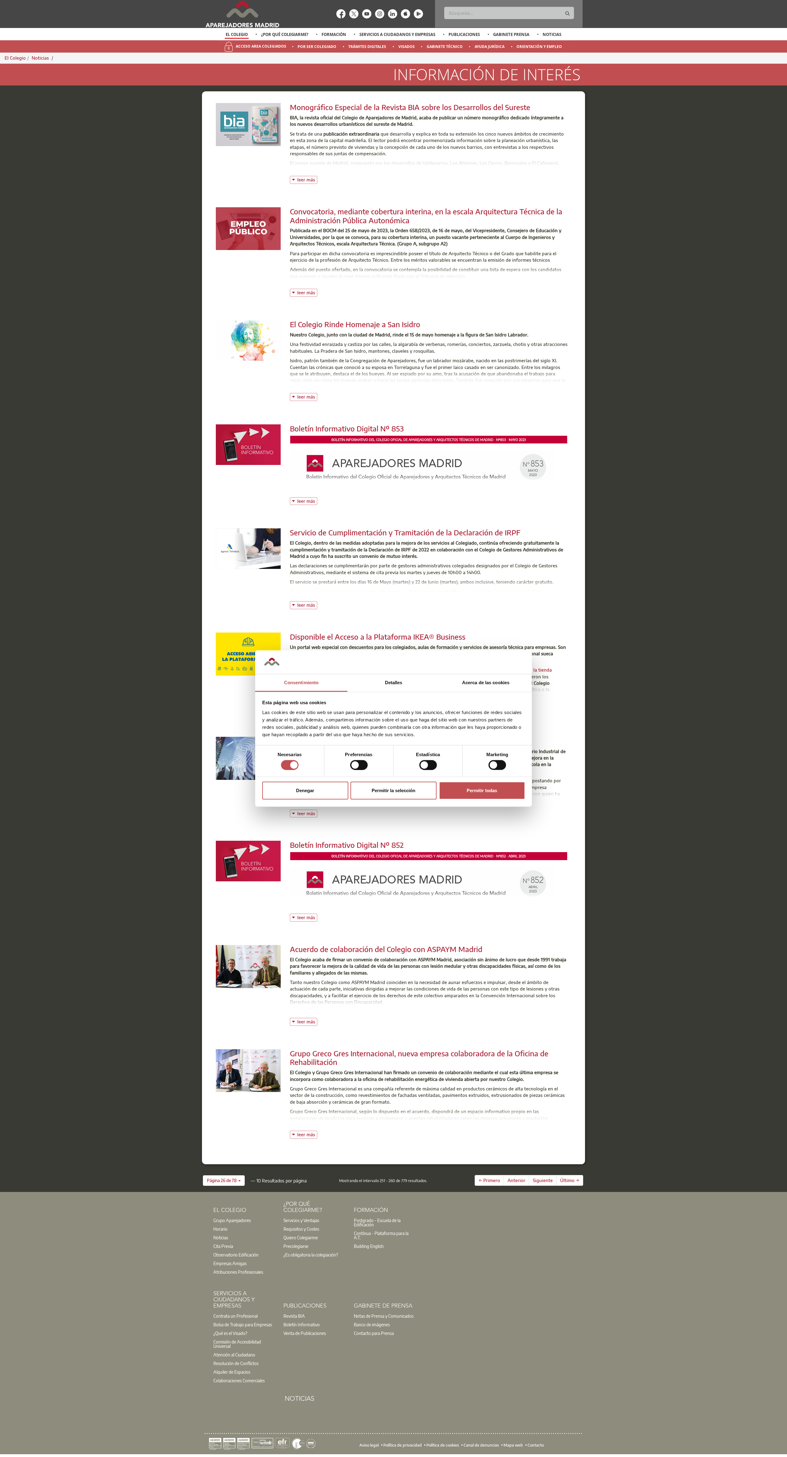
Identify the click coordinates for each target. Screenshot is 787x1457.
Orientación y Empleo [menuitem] (539, 46)
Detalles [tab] (393, 682)
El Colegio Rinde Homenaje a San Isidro (355, 324)
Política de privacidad (402, 1445)
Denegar (305, 790)
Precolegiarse (295, 1246)
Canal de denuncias (481, 1445)
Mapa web (513, 1445)
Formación (334, 34)
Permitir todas (482, 790)
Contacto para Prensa (374, 1333)
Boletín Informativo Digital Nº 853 (347, 428)
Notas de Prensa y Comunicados (383, 1316)
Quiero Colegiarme (300, 1237)
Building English (369, 1246)
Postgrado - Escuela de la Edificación (377, 1222)
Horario (220, 1229)
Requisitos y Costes (301, 1229)
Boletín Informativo (301, 1324)
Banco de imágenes (372, 1324)
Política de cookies (442, 1445)
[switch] (359, 765)
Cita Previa (223, 1246)
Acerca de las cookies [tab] (485, 682)
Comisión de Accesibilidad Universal (237, 1344)
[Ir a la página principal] (242, 14)
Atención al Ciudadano (234, 1354)
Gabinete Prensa (511, 34)
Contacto (536, 1445)
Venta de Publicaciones (304, 1333)
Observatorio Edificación (236, 1254)
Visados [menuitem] (406, 46)
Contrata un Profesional (235, 1316)
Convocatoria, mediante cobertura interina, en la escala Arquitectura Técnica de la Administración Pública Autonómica (426, 216)
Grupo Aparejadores (232, 1220)
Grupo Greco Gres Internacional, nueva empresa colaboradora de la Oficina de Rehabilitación (419, 1058)
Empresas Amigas (230, 1263)
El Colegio (237, 34)
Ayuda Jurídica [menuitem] (489, 46)
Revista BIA (294, 1316)
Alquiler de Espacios (231, 1372)
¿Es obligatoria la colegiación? (310, 1254)
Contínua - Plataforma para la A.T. (381, 1235)
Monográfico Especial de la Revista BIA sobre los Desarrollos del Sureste (410, 107)
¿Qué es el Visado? (230, 1333)
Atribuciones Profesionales (238, 1272)
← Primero (489, 1180)
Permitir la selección (393, 790)
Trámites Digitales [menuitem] (367, 46)
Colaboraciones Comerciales (239, 1380)
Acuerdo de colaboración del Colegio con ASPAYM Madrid (386, 949)
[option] (237, 34)
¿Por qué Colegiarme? (284, 34)
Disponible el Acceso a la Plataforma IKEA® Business (377, 636)
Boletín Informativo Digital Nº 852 (347, 844)
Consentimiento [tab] (301, 682)
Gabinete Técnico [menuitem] (445, 46)
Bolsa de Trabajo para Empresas (242, 1324)
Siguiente (543, 1180)
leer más (307, 179)
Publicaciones (464, 34)
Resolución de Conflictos (236, 1363)
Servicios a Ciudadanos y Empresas (397, 34)
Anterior (516, 1180)
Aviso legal (369, 1445)
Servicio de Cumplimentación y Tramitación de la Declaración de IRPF (405, 532)
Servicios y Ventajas (301, 1220)
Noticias (552, 34)
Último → (569, 1180)
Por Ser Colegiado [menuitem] (317, 46)
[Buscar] (567, 14)
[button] (224, 1180)
